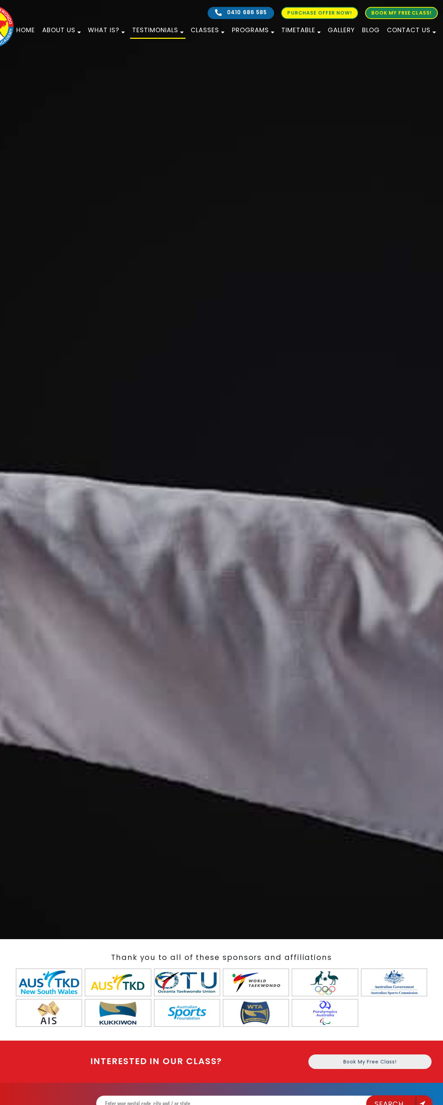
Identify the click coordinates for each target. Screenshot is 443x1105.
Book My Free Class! (401, 12)
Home (25, 30)
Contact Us (409, 30)
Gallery (341, 30)
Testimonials (155, 30)
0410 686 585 (246, 12)
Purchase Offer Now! (319, 12)
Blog (371, 30)
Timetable (298, 30)
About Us (58, 30)
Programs (250, 30)
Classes (205, 30)
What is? (103, 30)
